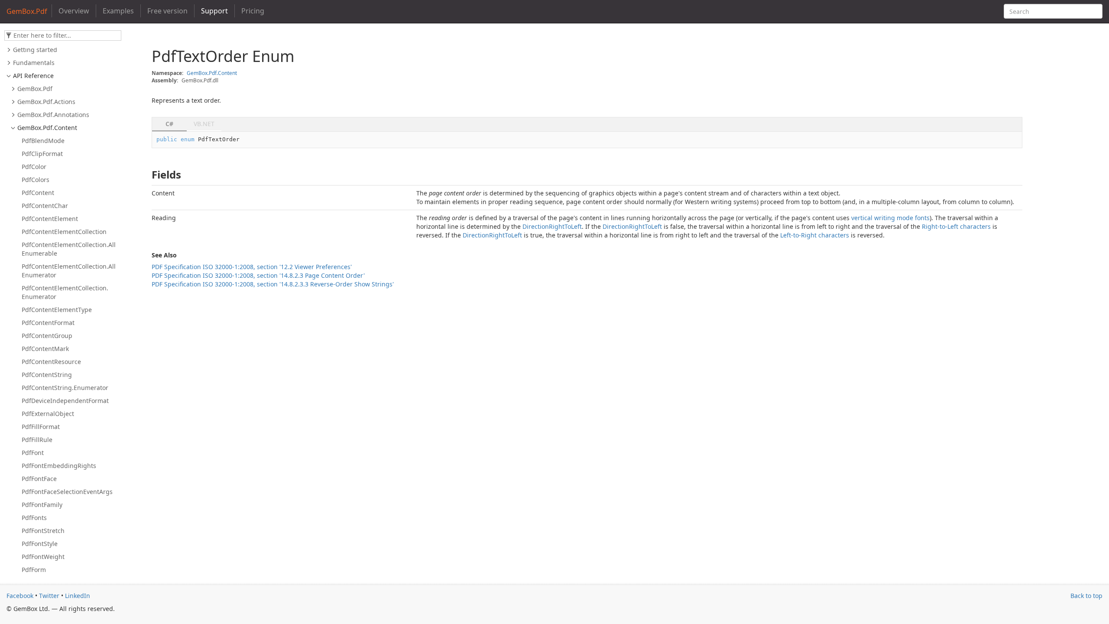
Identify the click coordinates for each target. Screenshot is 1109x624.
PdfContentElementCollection (64, 232)
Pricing (252, 11)
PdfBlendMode (43, 140)
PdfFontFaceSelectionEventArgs (67, 492)
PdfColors (35, 180)
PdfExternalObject (48, 414)
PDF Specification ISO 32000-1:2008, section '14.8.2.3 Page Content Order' (258, 275)
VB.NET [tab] (204, 124)
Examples (118, 11)
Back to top (1086, 596)
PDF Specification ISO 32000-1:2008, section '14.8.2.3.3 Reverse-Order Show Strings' (273, 284)
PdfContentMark (45, 348)
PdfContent (38, 192)
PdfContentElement (50, 218)
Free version (167, 11)
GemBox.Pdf (34, 88)
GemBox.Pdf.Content (47, 128)
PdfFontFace (39, 478)
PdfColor (34, 166)
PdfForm (34, 570)
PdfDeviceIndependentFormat (65, 400)
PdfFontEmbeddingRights (59, 466)
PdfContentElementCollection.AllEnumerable (69, 248)
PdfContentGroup (47, 336)
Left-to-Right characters (814, 235)
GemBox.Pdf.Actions (46, 102)
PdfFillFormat (41, 426)
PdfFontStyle (40, 544)
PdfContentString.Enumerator (65, 388)
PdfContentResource (51, 362)
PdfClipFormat (42, 154)
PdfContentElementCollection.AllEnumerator (69, 270)
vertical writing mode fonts (890, 218)
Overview (73, 11)
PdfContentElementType (57, 310)
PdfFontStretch (43, 530)
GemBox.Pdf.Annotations (53, 114)
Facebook (19, 596)
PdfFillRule (37, 440)
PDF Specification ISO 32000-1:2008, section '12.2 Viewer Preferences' (252, 267)
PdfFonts (34, 518)
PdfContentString (47, 374)
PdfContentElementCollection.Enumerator (65, 292)
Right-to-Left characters (956, 226)
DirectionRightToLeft (552, 226)
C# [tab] (169, 124)
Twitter (49, 596)
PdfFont (33, 452)
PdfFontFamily (42, 504)
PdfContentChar (45, 206)
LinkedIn (77, 596)
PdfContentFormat (48, 322)
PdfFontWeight (43, 556)
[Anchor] (147, 174)
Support (214, 11)
